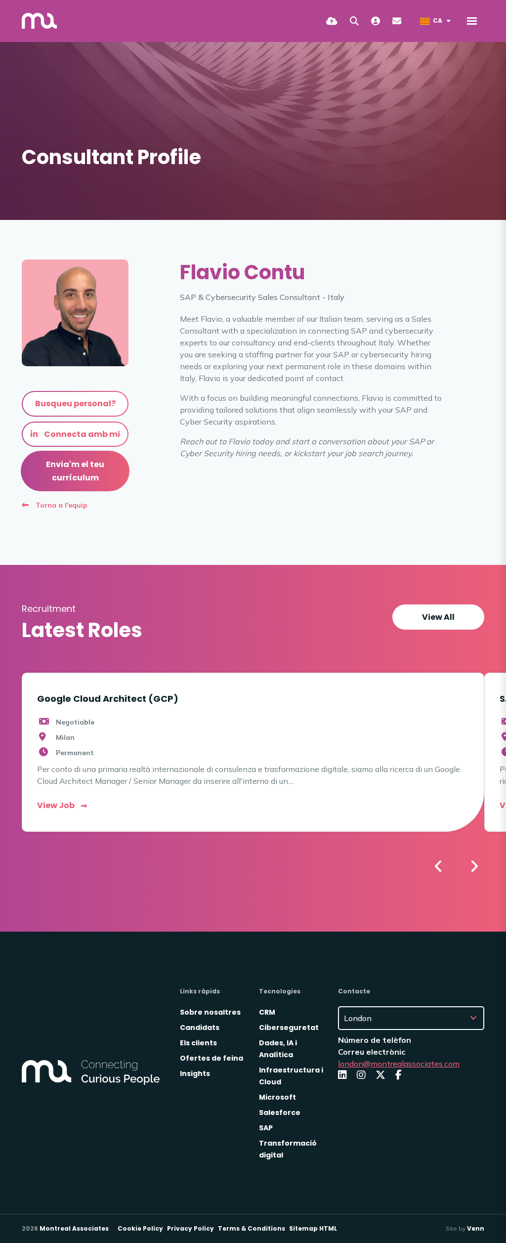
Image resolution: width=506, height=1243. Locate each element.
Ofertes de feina (211, 1058)
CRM (267, 1012)
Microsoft (277, 1097)
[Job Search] (354, 21)
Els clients (198, 1043)
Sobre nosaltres (210, 1012)
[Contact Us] (396, 21)
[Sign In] (375, 21)
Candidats (199, 1027)
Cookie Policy (140, 1228)
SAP (266, 1128)
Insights (195, 1073)
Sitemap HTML (313, 1228)
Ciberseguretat (289, 1027)
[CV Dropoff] (331, 21)
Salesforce (279, 1112)
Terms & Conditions (251, 1228)
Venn (475, 1228)
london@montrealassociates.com (399, 1064)
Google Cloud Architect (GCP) (107, 698)
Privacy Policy (190, 1228)
